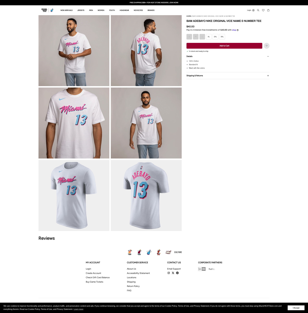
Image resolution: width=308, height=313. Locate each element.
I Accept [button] (296, 308)
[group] (73, 50)
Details (189, 56)
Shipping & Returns (194, 75)
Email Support (174, 268)
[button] (267, 46)
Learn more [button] (78, 309)
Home (188, 16)
